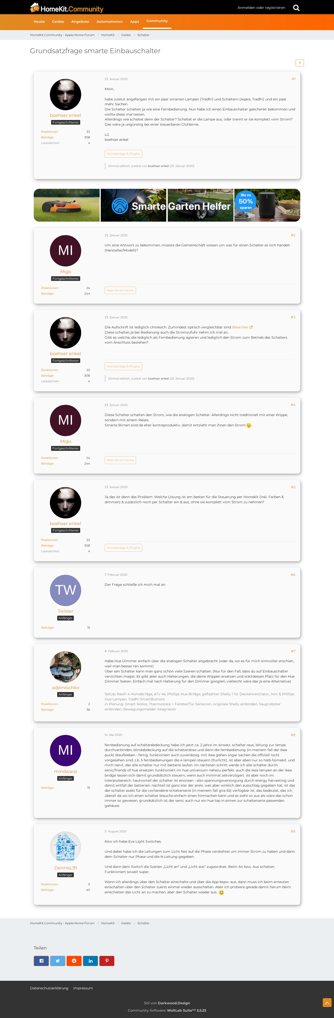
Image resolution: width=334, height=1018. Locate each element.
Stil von (167, 1003)
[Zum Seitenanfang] (327, 1002)
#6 (293, 575)
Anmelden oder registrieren (261, 7)
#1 (293, 79)
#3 (293, 317)
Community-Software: (167, 1010)
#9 (293, 831)
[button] (300, 63)
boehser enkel (158, 166)
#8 (293, 735)
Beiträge (47, 137)
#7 (293, 651)
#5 (293, 487)
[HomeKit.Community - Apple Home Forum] (132, 7)
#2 (293, 235)
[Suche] (296, 7)
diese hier (240, 327)
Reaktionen (49, 131)
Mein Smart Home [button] (120, 290)
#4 (293, 405)
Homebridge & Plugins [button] (123, 154)
